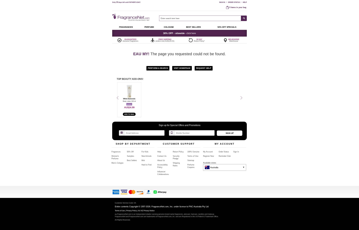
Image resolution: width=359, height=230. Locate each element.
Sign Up (230, 133)
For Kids (144, 152)
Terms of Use (192, 156)
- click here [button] (179, 33)
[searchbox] (200, 18)
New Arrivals (146, 156)
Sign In (222, 2)
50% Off (130, 152)
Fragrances (116, 152)
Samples (130, 156)
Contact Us (161, 156)
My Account (208, 152)
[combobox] (203, 18)
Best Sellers (132, 160)
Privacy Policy (131, 211)
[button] (158, 68)
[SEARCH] (244, 18)
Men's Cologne (117, 163)
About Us (161, 160)
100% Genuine (193, 152)
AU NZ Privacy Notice (146, 211)
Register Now (208, 156)
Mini (143, 160)
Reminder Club (225, 156)
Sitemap (190, 160)
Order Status (234, 2)
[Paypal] (148, 191)
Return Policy (178, 152)
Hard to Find (146, 165)
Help (245, 2)
